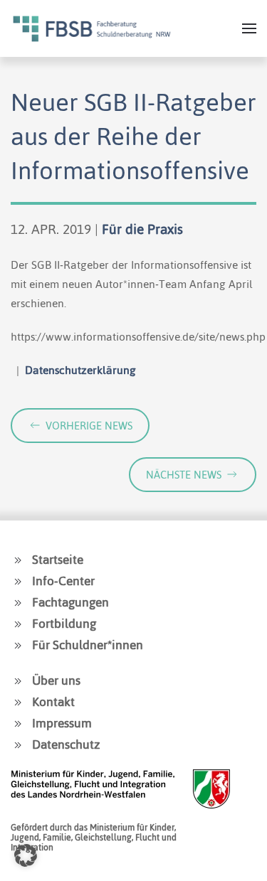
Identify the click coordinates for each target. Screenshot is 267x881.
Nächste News (183, 474)
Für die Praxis (142, 229)
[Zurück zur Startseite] (92, 28)
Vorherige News (89, 425)
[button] (249, 28)
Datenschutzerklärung (80, 370)
